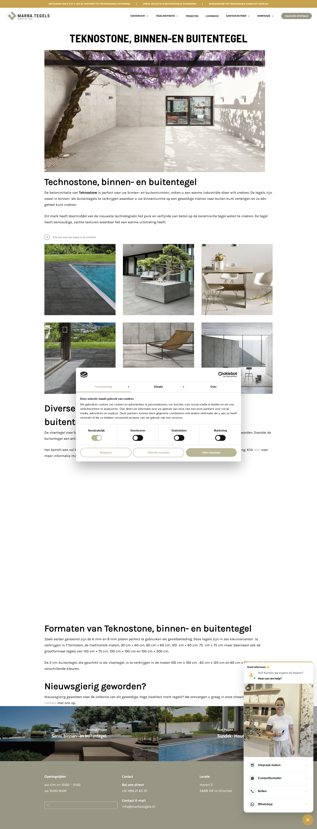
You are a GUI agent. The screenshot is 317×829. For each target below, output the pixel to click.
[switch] (138, 438)
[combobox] (80, 805)
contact (50, 703)
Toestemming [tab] (103, 386)
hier (257, 450)
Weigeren (106, 452)
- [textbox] (48, 805)
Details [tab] (158, 386)
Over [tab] (213, 386)
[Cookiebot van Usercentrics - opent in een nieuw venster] (221, 374)
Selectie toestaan (159, 452)
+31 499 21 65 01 (134, 791)
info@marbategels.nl (138, 807)
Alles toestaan (211, 452)
